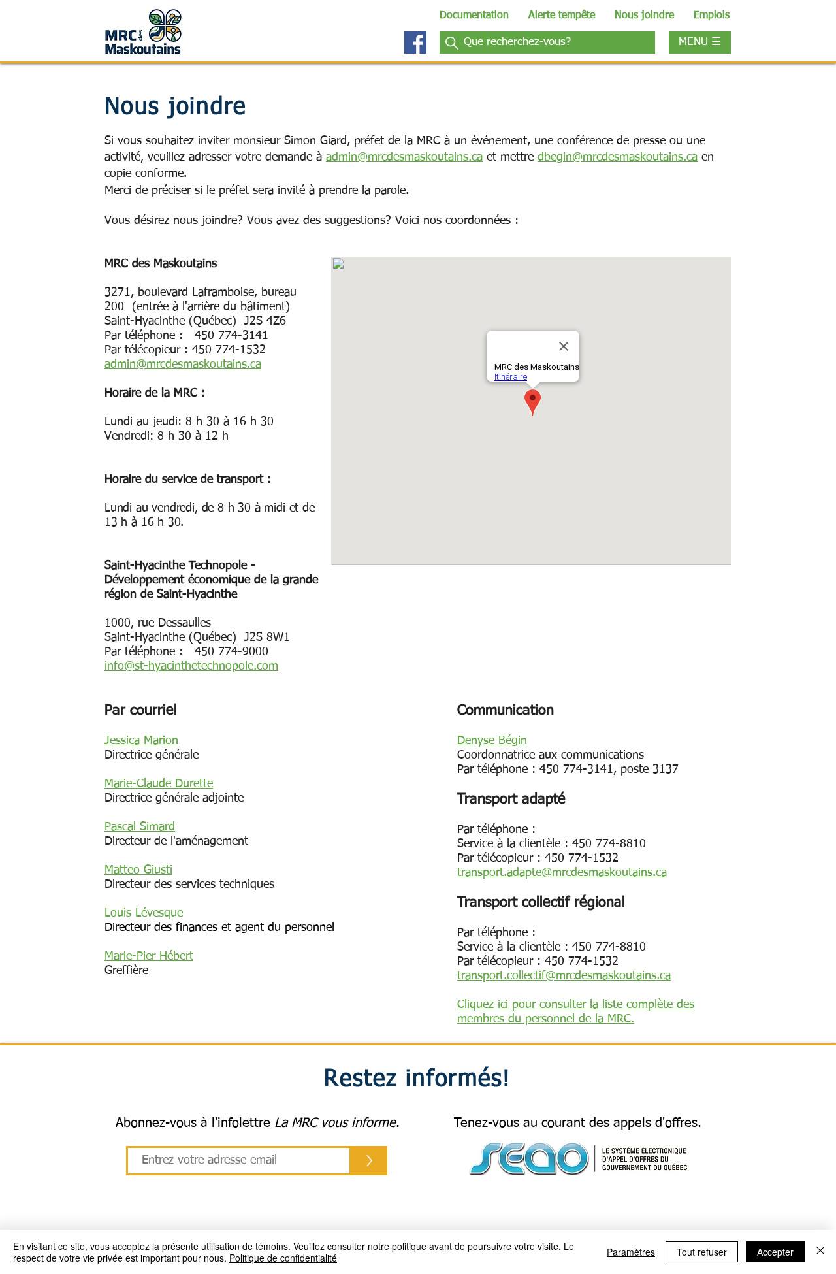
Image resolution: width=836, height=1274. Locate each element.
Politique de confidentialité (283, 1257)
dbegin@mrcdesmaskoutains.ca (618, 157)
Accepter (775, 1251)
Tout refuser (702, 1251)
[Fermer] (820, 1252)
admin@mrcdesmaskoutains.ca (404, 157)
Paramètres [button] (631, 1251)
